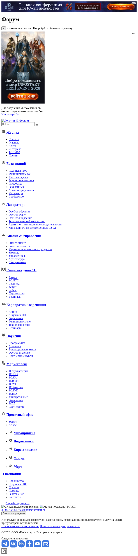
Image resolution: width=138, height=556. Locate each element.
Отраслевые (16, 318)
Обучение (13, 336)
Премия (13, 155)
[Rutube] (45, 546)
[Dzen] (30, 546)
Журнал (12, 132)
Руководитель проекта (22, 349)
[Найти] (36, 124)
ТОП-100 (14, 152)
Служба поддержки (17, 503)
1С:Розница (16, 387)
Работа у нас (16, 493)
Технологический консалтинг (27, 221)
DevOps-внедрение (20, 217)
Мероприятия (24, 433)
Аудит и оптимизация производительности (35, 224)
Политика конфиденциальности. (60, 526)
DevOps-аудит (17, 214)
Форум (19, 458)
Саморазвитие (17, 262)
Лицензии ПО (17, 315)
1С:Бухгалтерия (18, 371)
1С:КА (13, 377)
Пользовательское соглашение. (20, 526)
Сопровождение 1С (21, 270)
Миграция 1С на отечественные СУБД (32, 227)
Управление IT (18, 255)
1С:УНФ (14, 380)
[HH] (22, 546)
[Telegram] (5, 546)
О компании (11, 474)
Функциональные (20, 173)
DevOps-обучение (19, 211)
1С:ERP (13, 374)
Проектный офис (19, 414)
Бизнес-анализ (17, 242)
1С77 (12, 403)
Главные (14, 142)
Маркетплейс (16, 364)
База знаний (16, 163)
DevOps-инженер (19, 352)
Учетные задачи (18, 177)
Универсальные (18, 396)
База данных (16, 186)
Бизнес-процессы (19, 246)
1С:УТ (13, 383)
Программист (17, 342)
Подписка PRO (18, 170)
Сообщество (16, 196)
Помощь (14, 490)
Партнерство (16, 293)
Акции (13, 277)
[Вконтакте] (14, 546)
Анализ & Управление (23, 236)
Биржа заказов (25, 450)
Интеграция (16, 193)
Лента (12, 145)
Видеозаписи (24, 441)
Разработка (15, 183)
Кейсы (13, 290)
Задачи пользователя (21, 180)
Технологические (19, 324)
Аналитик (15, 346)
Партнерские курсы (21, 355)
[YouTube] (38, 546)
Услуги (13, 286)
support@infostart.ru (33, 509)
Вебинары (15, 296)
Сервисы (14, 283)
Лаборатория (16, 205)
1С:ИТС (14, 280)
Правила (14, 487)
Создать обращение (14, 513)
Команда (14, 252)
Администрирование (21, 190)
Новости (14, 139)
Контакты (15, 497)
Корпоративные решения (26, 305)
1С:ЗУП (13, 390)
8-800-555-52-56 (11, 509)
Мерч (18, 466)
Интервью (15, 149)
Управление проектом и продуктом (30, 249)
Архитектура (17, 259)
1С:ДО (13, 393)
